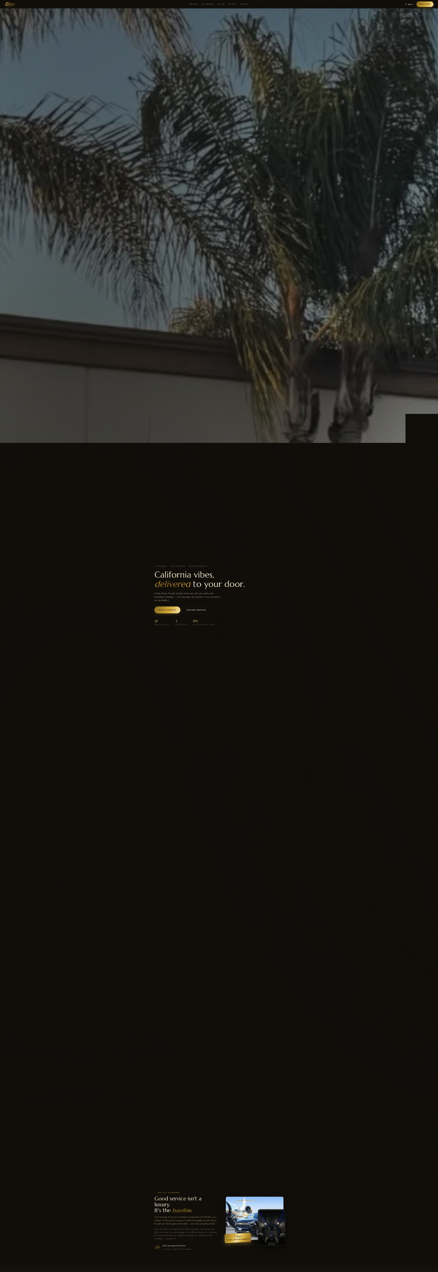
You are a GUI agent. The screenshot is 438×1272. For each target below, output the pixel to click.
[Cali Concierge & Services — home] (10, 4)
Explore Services (196, 610)
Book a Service (167, 610)
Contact (244, 4)
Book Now (425, 4)
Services (193, 4)
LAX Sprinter (207, 4)
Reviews (232, 4)
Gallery (221, 4)
